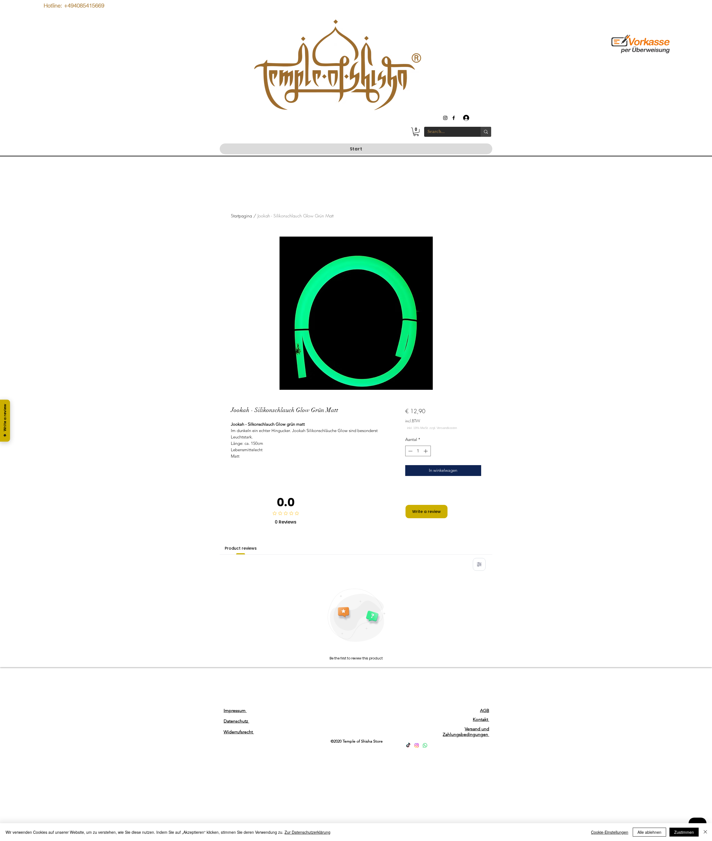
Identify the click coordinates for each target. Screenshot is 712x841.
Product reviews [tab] (241, 548)
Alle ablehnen (649, 832)
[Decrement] (410, 451)
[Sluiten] (705, 832)
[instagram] (445, 118)
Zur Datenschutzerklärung (307, 832)
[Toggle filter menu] (479, 564)
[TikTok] (408, 745)
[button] (416, 132)
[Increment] (426, 451)
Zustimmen (684, 832)
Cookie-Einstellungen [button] (609, 832)
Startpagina (241, 216)
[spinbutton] (417, 451)
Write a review (426, 511)
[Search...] (486, 132)
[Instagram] (416, 745)
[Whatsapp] (425, 745)
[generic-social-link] (453, 118)
